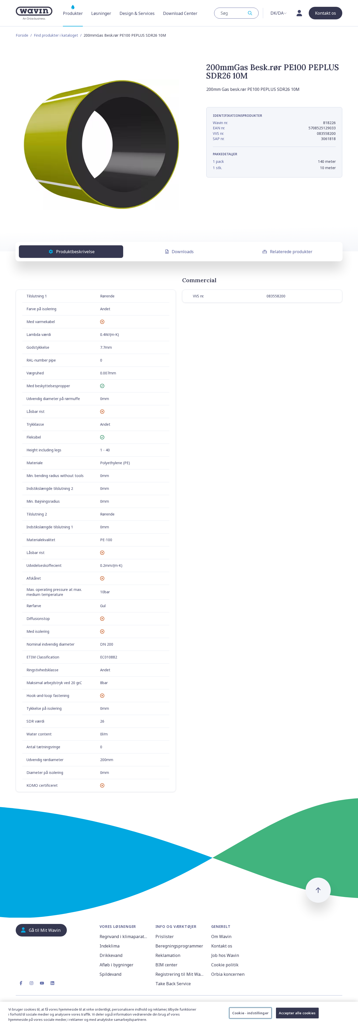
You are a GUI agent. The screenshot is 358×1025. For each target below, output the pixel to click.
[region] (179, 1013)
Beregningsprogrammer (179, 946)
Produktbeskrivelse (75, 251)
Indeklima (110, 946)
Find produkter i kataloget (56, 35)
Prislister (164, 936)
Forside (22, 35)
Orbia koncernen (228, 974)
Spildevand (110, 974)
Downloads (183, 251)
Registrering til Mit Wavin (180, 974)
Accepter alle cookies (297, 1012)
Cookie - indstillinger (250, 1012)
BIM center (166, 965)
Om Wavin (221, 936)
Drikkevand (111, 955)
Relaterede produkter (291, 251)
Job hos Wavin (225, 955)
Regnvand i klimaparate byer (124, 936)
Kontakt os (221, 946)
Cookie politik (224, 965)
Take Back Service (173, 984)
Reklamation (167, 955)
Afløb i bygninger (116, 965)
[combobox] (236, 13)
